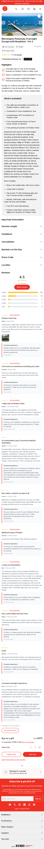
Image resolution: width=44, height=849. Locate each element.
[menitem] (28, 9)
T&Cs (10, 791)
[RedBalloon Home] (4, 8)
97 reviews (18, 55)
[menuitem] (16, 9)
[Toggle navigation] (40, 9)
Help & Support (7, 827)
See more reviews (10, 730)
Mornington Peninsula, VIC (12, 59)
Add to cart (11, 754)
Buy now (32, 754)
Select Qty (6, 747)
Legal (16, 808)
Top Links (5, 839)
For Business (6, 821)
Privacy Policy (19, 791)
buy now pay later (28, 742)
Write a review (22, 287)
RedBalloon (5, 815)
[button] (5, 23)
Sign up (38, 799)
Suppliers (5, 833)
